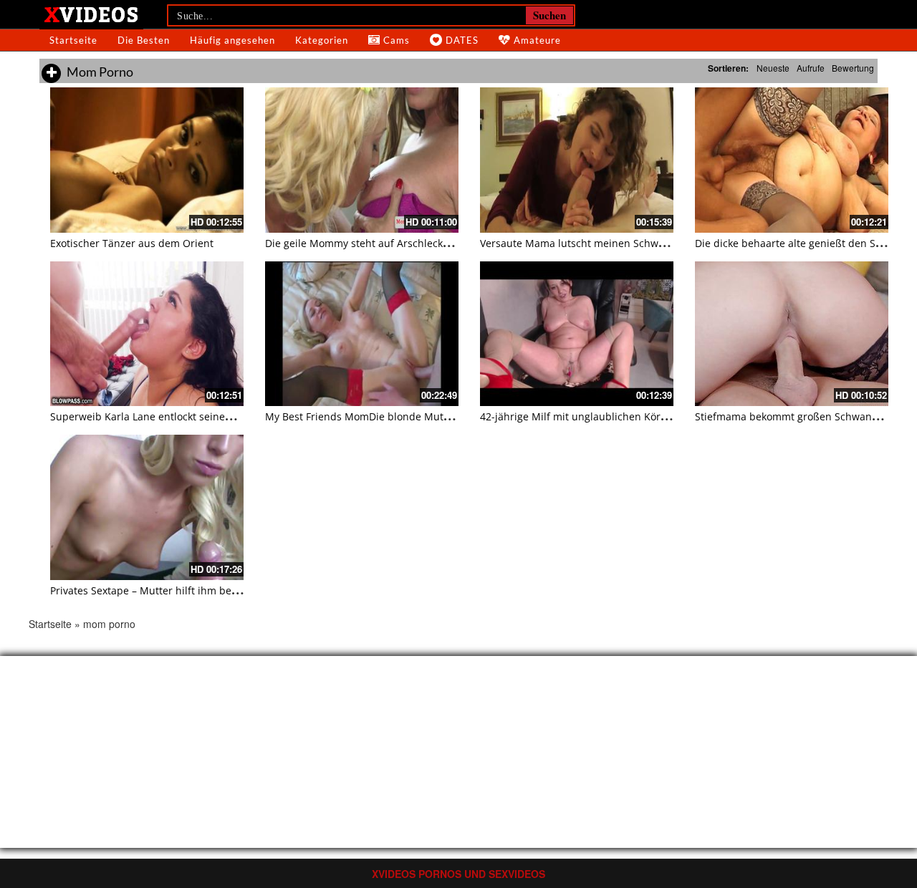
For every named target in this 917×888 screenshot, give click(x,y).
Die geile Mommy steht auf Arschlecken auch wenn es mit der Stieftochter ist (450, 243)
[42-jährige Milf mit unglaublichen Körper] (576, 334)
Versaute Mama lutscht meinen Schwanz (578, 243)
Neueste (773, 68)
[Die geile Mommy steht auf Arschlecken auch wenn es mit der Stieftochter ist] (361, 160)
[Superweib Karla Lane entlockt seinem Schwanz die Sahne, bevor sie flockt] (147, 334)
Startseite (73, 40)
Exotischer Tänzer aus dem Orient (131, 243)
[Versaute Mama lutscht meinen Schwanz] (576, 160)
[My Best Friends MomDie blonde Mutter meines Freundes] (361, 334)
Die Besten (143, 40)
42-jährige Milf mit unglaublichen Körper (578, 416)
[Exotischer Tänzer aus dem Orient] (147, 160)
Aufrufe (811, 68)
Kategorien (321, 40)
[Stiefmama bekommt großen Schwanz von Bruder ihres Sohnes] (791, 334)
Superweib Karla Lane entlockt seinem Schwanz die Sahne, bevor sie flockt (229, 416)
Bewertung (853, 68)
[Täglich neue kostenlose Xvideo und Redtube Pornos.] (91, 13)
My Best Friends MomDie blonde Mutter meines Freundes (404, 416)
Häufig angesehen (232, 40)
